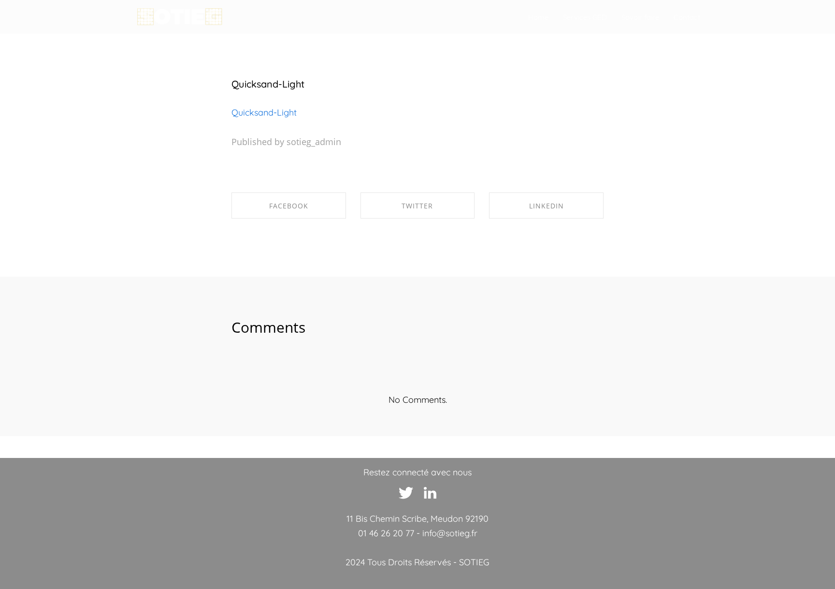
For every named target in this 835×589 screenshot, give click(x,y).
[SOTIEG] (179, 17)
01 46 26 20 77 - (390, 533)
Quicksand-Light (267, 84)
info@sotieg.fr (449, 533)
